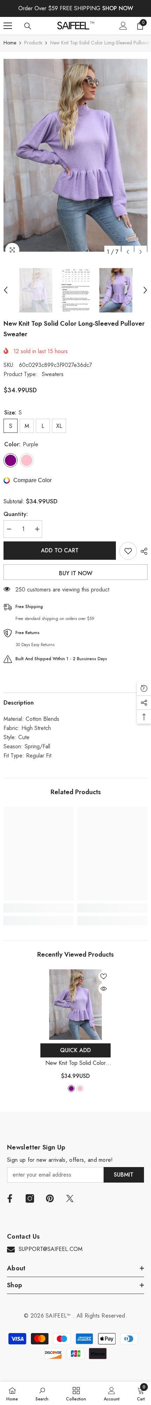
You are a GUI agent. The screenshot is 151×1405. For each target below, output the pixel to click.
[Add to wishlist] (128, 551)
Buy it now (75, 573)
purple (71, 1088)
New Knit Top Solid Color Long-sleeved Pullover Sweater (75, 1063)
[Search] (28, 26)
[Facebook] (9, 1198)
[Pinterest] (49, 1198)
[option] (75, 155)
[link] (39, 908)
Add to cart (60, 550)
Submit (123, 1175)
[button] (128, 252)
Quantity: (16, 514)
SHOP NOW (117, 8)
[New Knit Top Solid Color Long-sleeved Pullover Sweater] (75, 1004)
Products (33, 42)
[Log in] (123, 26)
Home (10, 42)
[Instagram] (29, 1198)
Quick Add (75, 1050)
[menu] (8, 26)
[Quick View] (103, 988)
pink (80, 1088)
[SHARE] (142, 551)
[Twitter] (70, 1198)
